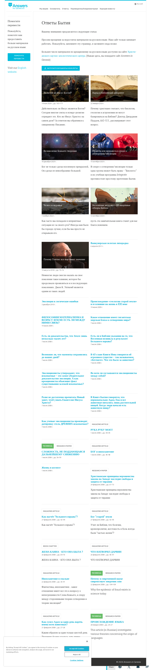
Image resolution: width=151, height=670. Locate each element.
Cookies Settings (76, 660)
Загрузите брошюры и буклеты (62, 68)
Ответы (65, 9)
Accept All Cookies (76, 648)
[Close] (87, 641)
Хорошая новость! (107, 9)
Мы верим (44, 9)
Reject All (76, 654)
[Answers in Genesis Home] (18, 6)
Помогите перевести (19, 57)
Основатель (55, 9)
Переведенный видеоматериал (84, 9)
